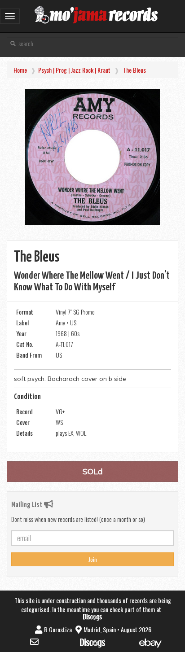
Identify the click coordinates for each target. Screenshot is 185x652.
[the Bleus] (92, 157)
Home (20, 69)
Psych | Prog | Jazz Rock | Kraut (74, 69)
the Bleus (134, 69)
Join (92, 559)
